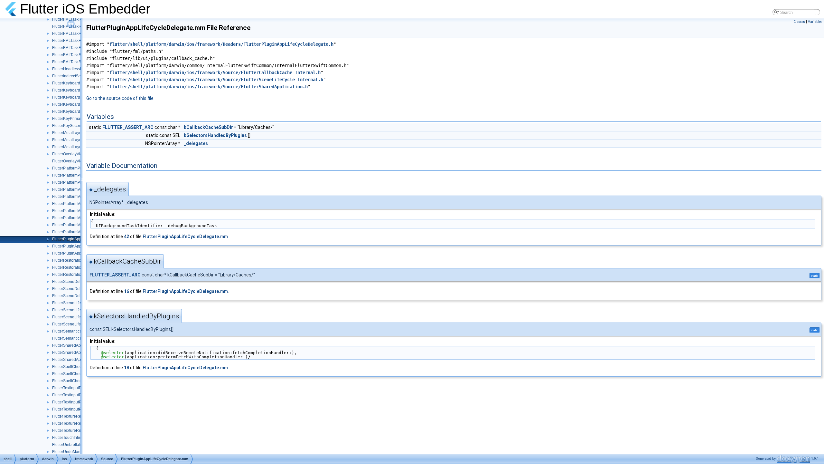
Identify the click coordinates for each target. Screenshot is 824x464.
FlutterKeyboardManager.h (75, 97)
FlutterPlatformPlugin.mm (74, 175)
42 (126, 236)
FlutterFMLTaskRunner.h (73, 19)
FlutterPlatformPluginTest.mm (77, 182)
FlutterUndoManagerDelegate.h (80, 452)
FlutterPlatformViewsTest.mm (77, 218)
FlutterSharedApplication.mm (77, 352)
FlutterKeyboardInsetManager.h (79, 83)
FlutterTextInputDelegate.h (75, 388)
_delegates (196, 143)
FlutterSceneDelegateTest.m (77, 296)
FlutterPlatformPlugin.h (72, 168)
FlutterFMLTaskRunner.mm (75, 26)
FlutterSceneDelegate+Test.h (77, 281)
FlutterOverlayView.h (70, 154)
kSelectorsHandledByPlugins (215, 135)
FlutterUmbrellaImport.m (73, 444)
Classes (799, 22)
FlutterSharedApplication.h (75, 345)
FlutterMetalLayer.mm (71, 140)
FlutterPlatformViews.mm (74, 189)
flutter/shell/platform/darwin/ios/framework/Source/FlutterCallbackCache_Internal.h (215, 72)
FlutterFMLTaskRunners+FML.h (79, 33)
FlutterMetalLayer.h (69, 132)
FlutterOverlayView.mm (72, 161)
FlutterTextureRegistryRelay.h (78, 416)
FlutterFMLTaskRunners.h (74, 40)
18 (126, 367)
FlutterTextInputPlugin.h (72, 395)
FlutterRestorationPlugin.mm (77, 267)
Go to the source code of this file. (120, 98)
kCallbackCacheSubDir (208, 127)
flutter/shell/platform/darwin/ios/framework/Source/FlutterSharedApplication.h (208, 86)
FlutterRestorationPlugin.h (75, 260)
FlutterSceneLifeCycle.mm (75, 310)
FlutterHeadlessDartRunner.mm (80, 69)
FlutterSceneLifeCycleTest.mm (78, 324)
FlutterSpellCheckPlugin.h (75, 366)
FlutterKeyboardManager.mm (77, 104)
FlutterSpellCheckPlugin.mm (77, 374)
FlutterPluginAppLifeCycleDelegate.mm (185, 236)
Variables (815, 22)
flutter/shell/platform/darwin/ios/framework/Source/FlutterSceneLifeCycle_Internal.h (216, 79)
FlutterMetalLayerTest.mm (74, 147)
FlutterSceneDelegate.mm (75, 288)
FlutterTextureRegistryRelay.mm (80, 423)
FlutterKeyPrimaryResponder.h (79, 118)
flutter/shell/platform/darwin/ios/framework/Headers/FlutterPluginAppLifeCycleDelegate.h (221, 44)
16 (126, 291)
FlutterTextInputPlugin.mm (75, 402)
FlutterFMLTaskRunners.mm (76, 47)
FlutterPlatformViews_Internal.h (79, 196)
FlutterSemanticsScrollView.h (77, 331)
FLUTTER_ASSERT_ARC (128, 127)
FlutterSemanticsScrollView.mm (79, 338)
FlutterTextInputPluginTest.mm (78, 409)
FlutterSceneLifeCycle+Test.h (77, 303)
